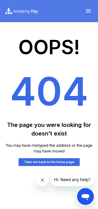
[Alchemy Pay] (21, 11)
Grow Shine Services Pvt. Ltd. (47, 192)
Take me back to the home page (49, 162)
